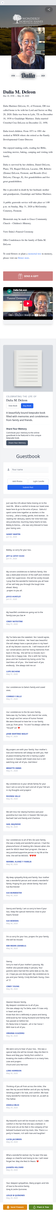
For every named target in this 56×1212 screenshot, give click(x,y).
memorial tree (34, 253)
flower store (23, 257)
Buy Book (27, 405)
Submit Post (28, 487)
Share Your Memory (17, 443)
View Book (12, 405)
